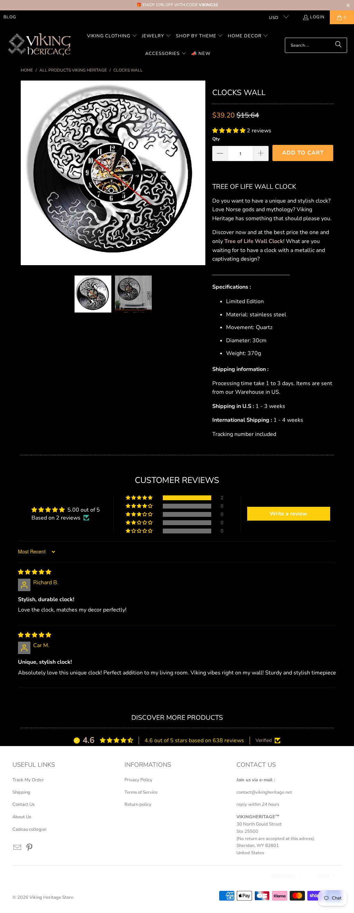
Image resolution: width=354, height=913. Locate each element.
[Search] (338, 45)
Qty (216, 139)
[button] (112, 36)
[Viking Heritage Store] (39, 45)
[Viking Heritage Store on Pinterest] (29, 848)
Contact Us (23, 804)
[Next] (200, 173)
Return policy (137, 804)
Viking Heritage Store (51, 897)
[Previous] (25, 173)
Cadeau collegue (29, 829)
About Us (21, 817)
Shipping (21, 792)
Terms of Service (141, 792)
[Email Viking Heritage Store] (17, 848)
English (283, 876)
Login (317, 17)
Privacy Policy (138, 780)
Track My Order (28, 780)
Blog (9, 17)
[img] (34, 572)
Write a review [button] (288, 514)
